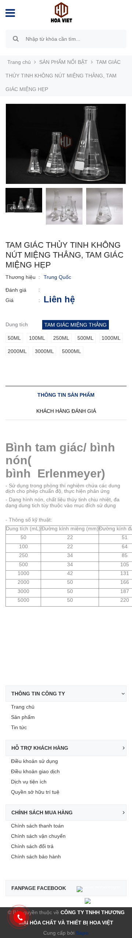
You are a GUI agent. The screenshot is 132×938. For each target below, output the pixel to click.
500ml (85, 338)
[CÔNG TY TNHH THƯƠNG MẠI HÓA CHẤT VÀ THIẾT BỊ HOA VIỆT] (61, 12)
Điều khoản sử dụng (34, 761)
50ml (14, 338)
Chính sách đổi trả (32, 846)
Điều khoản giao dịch (35, 771)
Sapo (81, 933)
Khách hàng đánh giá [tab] (66, 411)
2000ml (17, 351)
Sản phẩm (23, 717)
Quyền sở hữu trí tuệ (35, 792)
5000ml (71, 351)
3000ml (44, 351)
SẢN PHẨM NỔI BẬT (63, 62)
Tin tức (19, 727)
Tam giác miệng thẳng (75, 325)
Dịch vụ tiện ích (29, 782)
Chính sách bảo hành (36, 856)
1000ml (111, 338)
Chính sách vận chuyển (38, 836)
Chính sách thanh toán (37, 826)
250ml (61, 338)
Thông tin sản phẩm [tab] (66, 395)
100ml (37, 338)
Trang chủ (22, 707)
